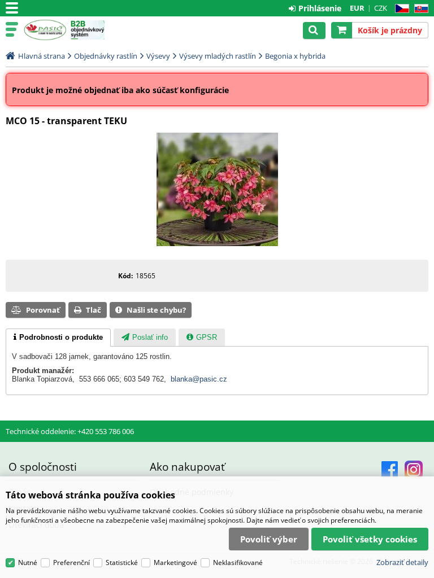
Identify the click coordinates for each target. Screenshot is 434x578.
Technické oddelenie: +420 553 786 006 (70, 431)
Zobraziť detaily (402, 562)
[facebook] (389, 469)
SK (419, 9)
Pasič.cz (45, 30)
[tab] (58, 338)
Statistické (122, 562)
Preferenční (71, 562)
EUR (357, 8)
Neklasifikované (238, 562)
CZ (400, 9)
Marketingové (175, 562)
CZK (380, 8)
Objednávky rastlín (105, 56)
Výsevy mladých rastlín (217, 56)
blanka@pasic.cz (199, 379)
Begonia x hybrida (295, 56)
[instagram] (414, 470)
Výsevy (158, 56)
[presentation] (58, 337)
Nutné (27, 562)
